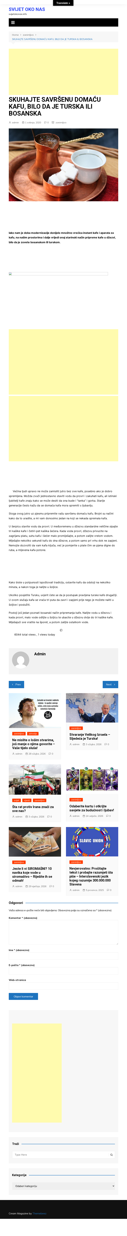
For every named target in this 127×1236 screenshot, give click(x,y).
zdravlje (33, 733)
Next (109, 684)
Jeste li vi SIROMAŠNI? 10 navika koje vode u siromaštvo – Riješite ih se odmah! (32, 875)
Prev (18, 684)
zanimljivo (61, 122)
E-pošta (22, 965)
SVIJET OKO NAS (27, 9)
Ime (19, 950)
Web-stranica (17, 980)
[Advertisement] (63, 72)
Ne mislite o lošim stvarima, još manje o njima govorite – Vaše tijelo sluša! (33, 744)
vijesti (27, 800)
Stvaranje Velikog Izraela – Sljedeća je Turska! (89, 737)
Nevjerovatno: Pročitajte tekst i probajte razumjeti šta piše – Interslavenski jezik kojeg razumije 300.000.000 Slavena (91, 876)
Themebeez (39, 1213)
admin (15, 122)
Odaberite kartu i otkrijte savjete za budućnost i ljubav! (91, 808)
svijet (16, 800)
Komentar (23, 917)
